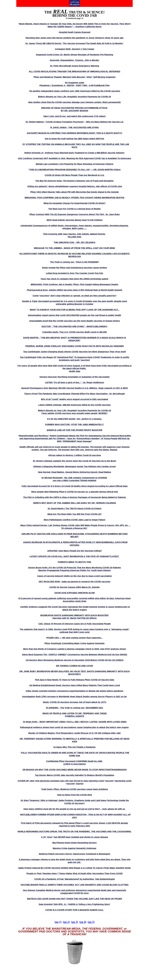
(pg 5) (91, 921)
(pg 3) (74, 921)
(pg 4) (82, 921)
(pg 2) (66, 921)
